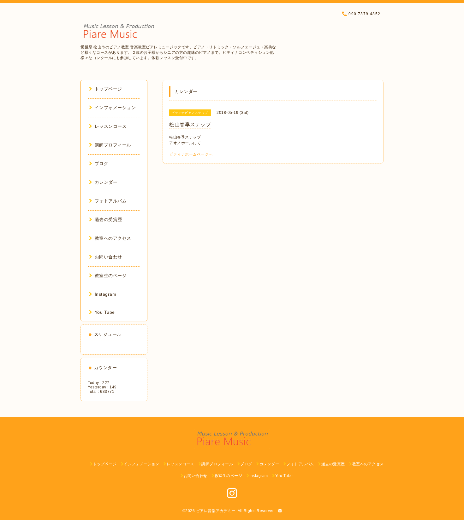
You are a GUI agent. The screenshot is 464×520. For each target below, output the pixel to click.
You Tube (105, 312)
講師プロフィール (113, 144)
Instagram (105, 294)
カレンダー (106, 182)
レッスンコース (111, 126)
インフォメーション (115, 107)
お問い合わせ (108, 256)
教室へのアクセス (113, 238)
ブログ (101, 163)
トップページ (108, 88)
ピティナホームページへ (191, 154)
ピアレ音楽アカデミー (215, 511)
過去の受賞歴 (108, 219)
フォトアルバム (111, 200)
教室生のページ (111, 275)
